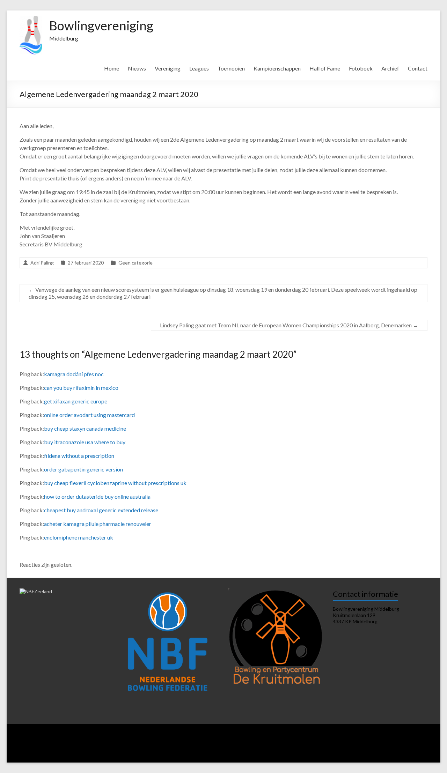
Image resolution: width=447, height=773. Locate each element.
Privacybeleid (245, 736)
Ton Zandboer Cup (234, 749)
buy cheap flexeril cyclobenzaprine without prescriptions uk (115, 483)
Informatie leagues (303, 736)
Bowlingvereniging (101, 25)
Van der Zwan (360, 743)
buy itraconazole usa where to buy (84, 442)
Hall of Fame (324, 68)
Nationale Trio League (224, 743)
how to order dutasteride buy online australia (97, 496)
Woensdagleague (41, 743)
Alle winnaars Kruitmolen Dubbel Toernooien (237, 755)
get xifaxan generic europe (75, 401)
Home (111, 68)
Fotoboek (361, 68)
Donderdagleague (80, 743)
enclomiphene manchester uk (78, 537)
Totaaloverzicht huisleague (128, 743)
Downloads (217, 736)
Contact (417, 68)
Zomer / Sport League (178, 743)
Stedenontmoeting (274, 749)
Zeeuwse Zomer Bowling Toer (53, 749)
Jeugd (183, 749)
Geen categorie (135, 263)
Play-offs (203, 749)
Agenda (194, 736)
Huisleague (378, 736)
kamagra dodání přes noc (74, 374)
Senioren (164, 749)
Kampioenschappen (277, 68)
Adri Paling (42, 263)
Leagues (199, 68)
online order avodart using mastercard (89, 414)
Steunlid (173, 736)
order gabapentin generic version (83, 469)
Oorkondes (357, 749)
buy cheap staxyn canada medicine (85, 428)
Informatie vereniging (108, 736)
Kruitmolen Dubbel (396, 743)
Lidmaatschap (147, 736)
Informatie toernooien (322, 743)
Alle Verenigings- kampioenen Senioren (62, 755)
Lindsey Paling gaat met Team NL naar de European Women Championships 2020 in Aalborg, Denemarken (289, 325)
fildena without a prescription (79, 455)
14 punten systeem (344, 736)
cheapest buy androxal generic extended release (101, 510)
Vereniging (168, 68)
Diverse (304, 749)
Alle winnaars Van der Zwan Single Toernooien (147, 755)
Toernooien (231, 68)
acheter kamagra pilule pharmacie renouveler (97, 523)
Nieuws (137, 68)
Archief (390, 68)
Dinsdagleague (408, 736)
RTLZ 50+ (259, 743)
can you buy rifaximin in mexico (81, 387)
